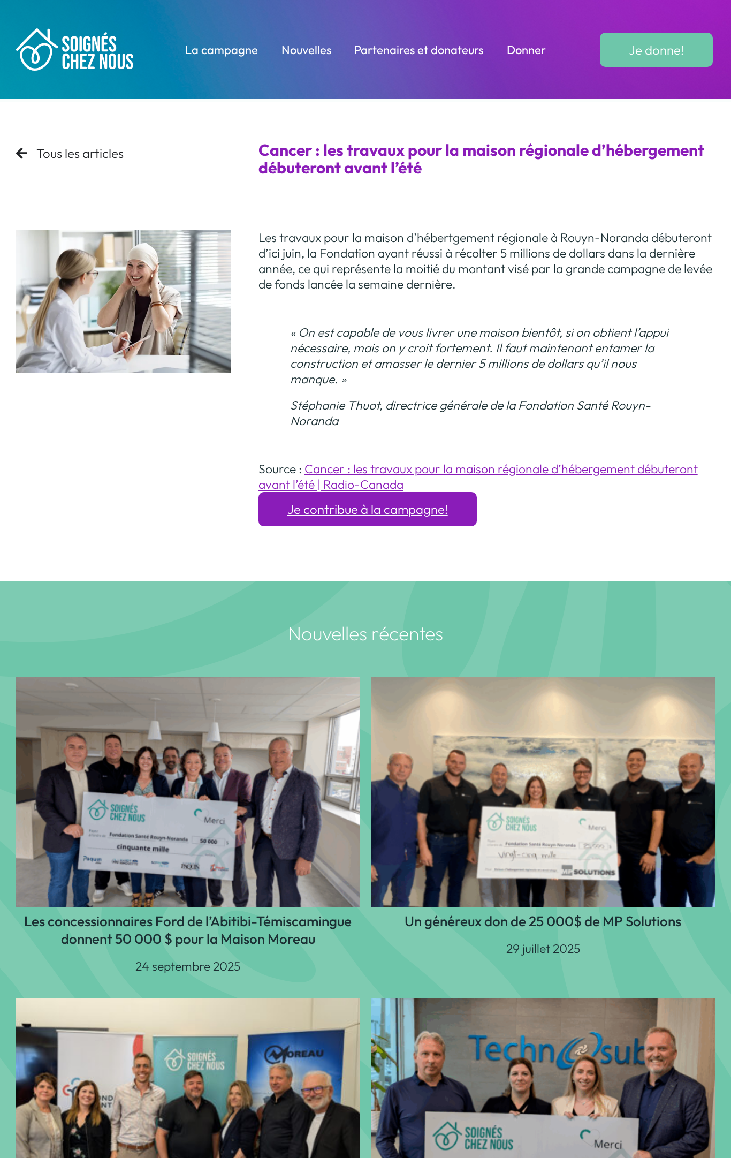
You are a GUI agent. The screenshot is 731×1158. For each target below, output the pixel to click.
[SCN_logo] (75, 34)
